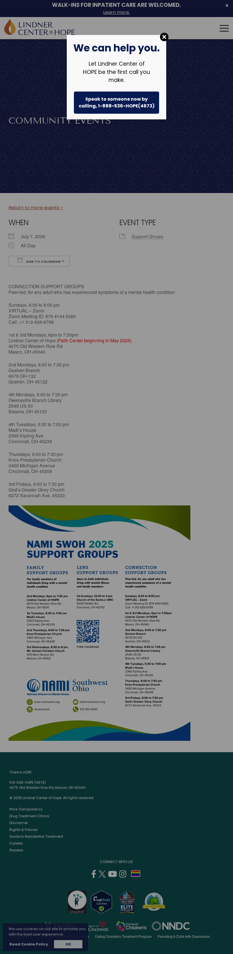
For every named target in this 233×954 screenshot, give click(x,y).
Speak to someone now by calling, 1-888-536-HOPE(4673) (117, 102)
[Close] (164, 37)
